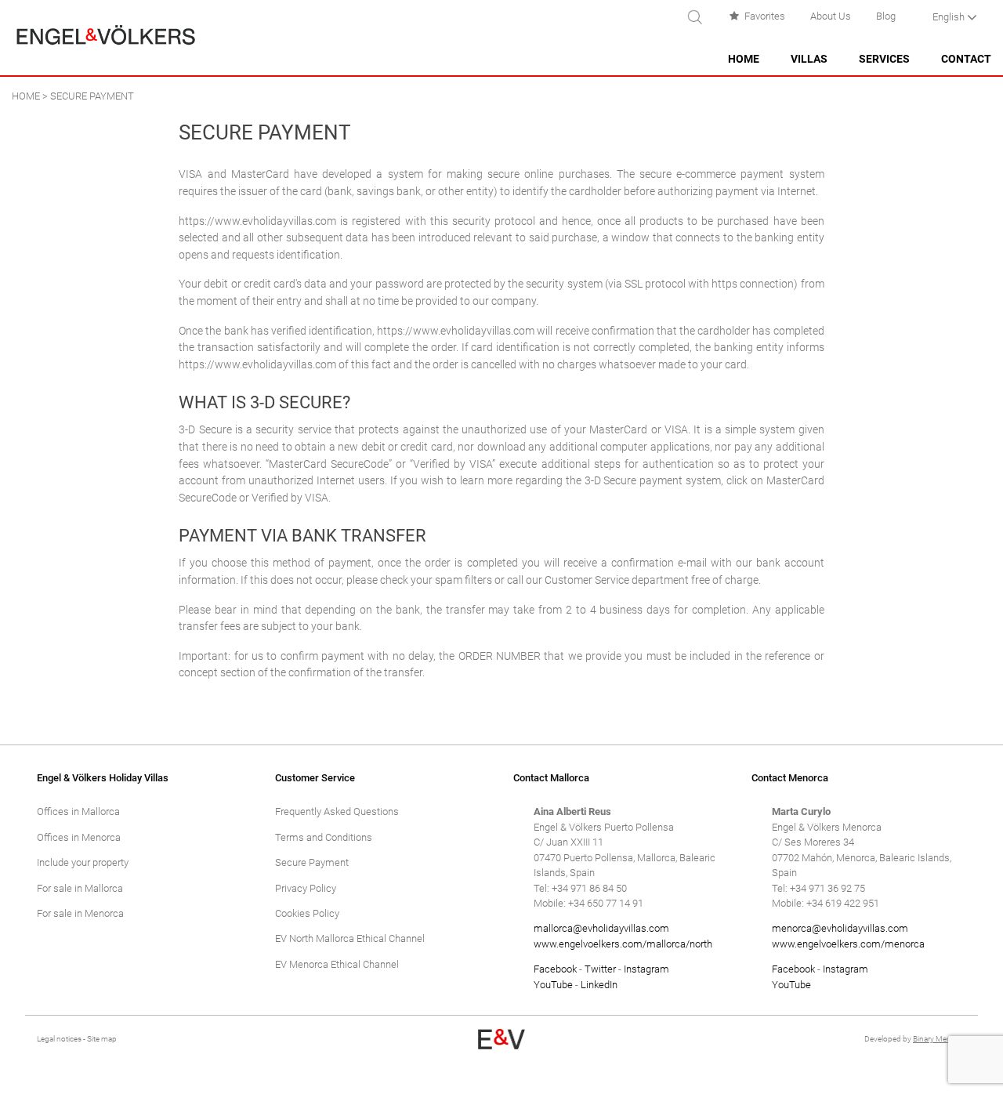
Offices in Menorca (79, 837)
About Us (830, 16)
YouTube (553, 985)
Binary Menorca (939, 1039)
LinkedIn (599, 985)
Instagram (646, 969)
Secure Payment (312, 862)
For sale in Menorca (80, 913)
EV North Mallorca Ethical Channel (350, 938)
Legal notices (59, 1039)
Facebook (555, 969)
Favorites (764, 16)
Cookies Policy (307, 913)
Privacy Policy (305, 888)
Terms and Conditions (323, 837)
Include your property (83, 862)
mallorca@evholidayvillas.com (601, 928)
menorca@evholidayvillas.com (840, 928)
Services (884, 59)
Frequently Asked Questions (337, 811)
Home (743, 59)
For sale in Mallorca (80, 888)
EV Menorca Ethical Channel (337, 964)
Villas (809, 59)
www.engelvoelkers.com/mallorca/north (623, 944)
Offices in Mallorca (78, 811)
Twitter (600, 969)
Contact (966, 59)
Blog (886, 16)
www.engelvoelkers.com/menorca (848, 944)
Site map (102, 1039)
